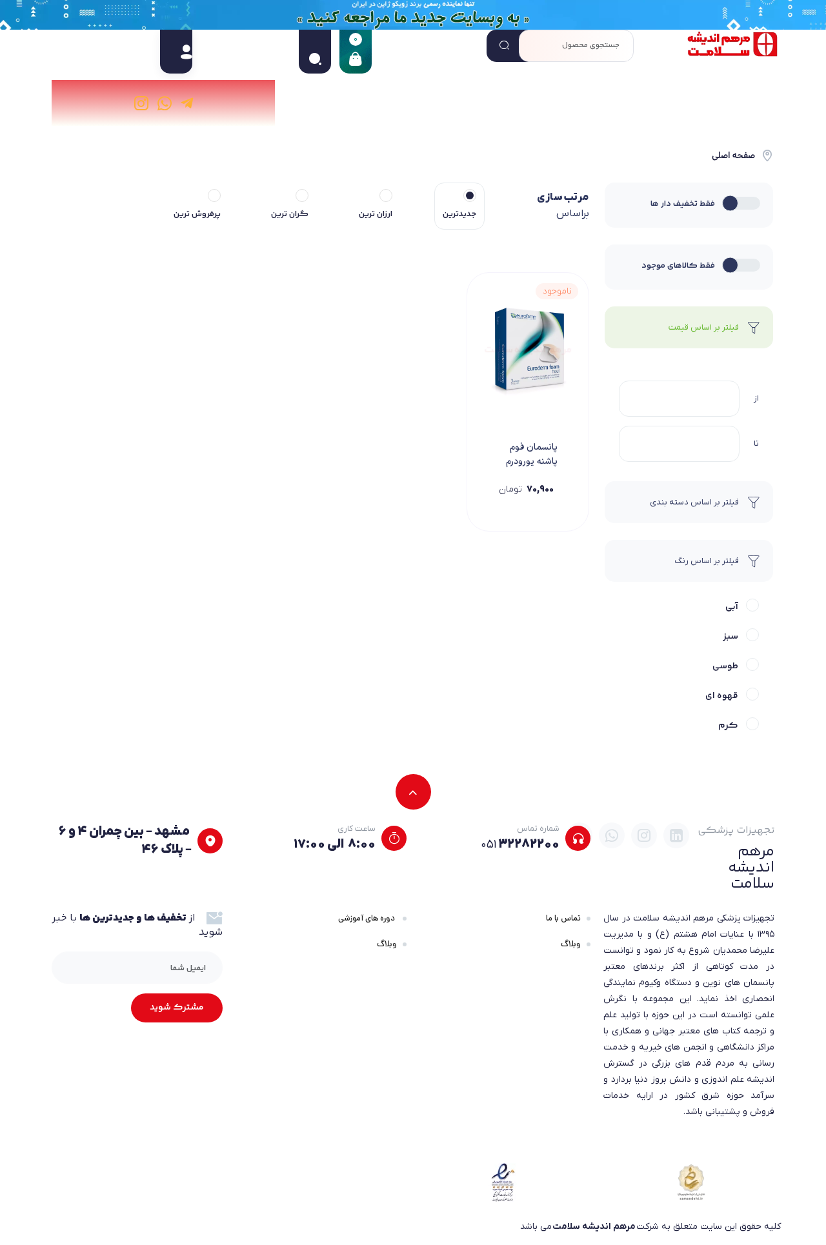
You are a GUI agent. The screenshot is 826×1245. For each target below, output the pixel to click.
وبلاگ (571, 944)
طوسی (725, 666)
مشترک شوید (177, 1008)
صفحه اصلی (733, 155)
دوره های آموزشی (367, 918)
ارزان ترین (375, 214)
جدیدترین (459, 214)
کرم (728, 726)
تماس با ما (563, 918)
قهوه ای (721, 696)
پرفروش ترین (197, 214)
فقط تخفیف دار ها (682, 203)
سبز (730, 637)
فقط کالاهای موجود (678, 265)
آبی (731, 607)
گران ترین (289, 214)
